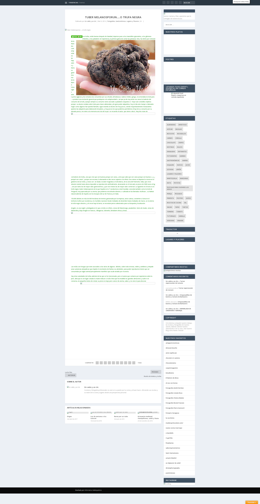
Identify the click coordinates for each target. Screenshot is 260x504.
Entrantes (182, 151)
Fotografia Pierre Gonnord (175, 408)
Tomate (179, 212)
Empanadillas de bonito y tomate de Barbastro (179, 296)
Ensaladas (171, 151)
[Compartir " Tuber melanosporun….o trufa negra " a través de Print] (134, 363)
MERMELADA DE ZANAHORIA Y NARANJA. (178, 309)
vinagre (180, 221)
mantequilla (172, 178)
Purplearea (169, 443)
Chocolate (171, 143)
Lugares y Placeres (158, 6)
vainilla (182, 216)
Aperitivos (182, 125)
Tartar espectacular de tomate (175, 282)
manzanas (184, 178)
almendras (171, 125)
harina (185, 160)
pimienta (170, 198)
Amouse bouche (171, 348)
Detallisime (170, 373)
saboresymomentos (173, 448)
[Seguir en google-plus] (175, 490)
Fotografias (139, 6)
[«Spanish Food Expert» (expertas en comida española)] (179, 103)
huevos (180, 165)
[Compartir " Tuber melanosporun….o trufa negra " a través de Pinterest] (113, 363)
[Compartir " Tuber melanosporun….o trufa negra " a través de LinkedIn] (117, 363)
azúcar (170, 129)
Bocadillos (181, 134)
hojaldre (170, 165)
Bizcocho (170, 134)
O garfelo (169, 438)
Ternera (170, 212)
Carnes (169, 138)
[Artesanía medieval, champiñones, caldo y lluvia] (148, 413)
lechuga (170, 169)
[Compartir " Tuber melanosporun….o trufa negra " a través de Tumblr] (109, 363)
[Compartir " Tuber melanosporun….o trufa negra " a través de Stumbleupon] (126, 363)
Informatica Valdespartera (93, 490)
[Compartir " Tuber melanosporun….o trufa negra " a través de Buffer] (122, 363)
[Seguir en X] (171, 490)
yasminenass (170, 473)
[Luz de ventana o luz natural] (101, 413)
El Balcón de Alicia (172, 378)
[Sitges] (78, 413)
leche (188, 165)
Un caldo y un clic (90, 21)
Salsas (169, 207)
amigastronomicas (172, 343)
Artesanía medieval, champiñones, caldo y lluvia (148, 417)
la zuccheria (170, 418)
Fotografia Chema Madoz (175, 398)
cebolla (178, 138)
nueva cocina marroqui (174, 428)
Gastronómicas (121, 21)
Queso (188, 198)
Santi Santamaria (172, 453)
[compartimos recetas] (172, 270)
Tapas (177, 207)
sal (185, 203)
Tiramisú (82, 3)
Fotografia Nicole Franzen (175, 403)
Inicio (108, 6)
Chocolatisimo (171, 363)
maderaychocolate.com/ (174, 423)
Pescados (178, 194)
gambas (182, 156)
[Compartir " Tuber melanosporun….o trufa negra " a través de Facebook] (97, 363)
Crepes (181, 143)
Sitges (69, 416)
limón (178, 169)
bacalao (179, 129)
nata (169, 183)
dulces (179, 147)
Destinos (170, 147)
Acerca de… (188, 6)
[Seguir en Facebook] (167, 490)
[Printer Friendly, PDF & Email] (76, 36)
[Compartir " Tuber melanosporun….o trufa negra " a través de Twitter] (101, 363)
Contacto (176, 6)
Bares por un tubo (121, 416)
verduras (170, 221)
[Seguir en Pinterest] (179, 490)
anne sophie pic (171, 353)
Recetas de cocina (121, 6)
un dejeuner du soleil (173, 463)
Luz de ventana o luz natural (98, 417)
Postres (180, 198)
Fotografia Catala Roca (174, 393)
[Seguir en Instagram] (183, 490)
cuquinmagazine (172, 368)
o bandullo (169, 433)
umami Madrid (171, 458)
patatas (177, 183)
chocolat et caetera (173, 358)
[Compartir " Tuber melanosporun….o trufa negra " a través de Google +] (105, 363)
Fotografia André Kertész (175, 388)
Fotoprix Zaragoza (172, 413)
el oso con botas (171, 383)
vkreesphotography (173, 468)
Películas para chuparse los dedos (178, 188)
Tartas (185, 207)
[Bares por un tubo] (125, 413)
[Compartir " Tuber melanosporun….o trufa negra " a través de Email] (130, 363)
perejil (169, 194)
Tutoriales (171, 216)
